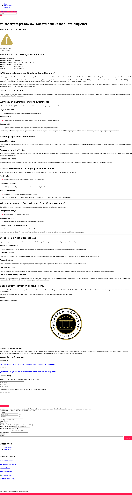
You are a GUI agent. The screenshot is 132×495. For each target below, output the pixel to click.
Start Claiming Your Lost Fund (8, 11)
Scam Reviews (8, 447)
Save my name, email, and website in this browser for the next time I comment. (24, 389)
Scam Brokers (8, 5)
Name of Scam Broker (7, 426)
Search (2, 435)
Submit (2, 434)
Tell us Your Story (5, 432)
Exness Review (6, 471)
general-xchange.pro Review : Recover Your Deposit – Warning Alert (28, 371)
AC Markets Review (8, 464)
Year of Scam (4, 428)
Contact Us (7, 7)
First (19, 414)
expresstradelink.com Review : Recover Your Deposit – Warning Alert (28, 364)
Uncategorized (8, 449)
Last (19, 416)
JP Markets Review (7, 479)
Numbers (3, 419)
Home (5, 4)
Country (3, 423)
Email (2, 421)
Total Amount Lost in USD (8, 425)
